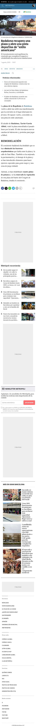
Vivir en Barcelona (8, 606)
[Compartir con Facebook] (2, 188)
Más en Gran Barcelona (13, 484)
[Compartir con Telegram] (13, 188)
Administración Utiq (9, 691)
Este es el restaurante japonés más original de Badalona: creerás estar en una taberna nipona (17, 84)
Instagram (5, 709)
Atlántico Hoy (6, 652)
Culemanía (5, 645)
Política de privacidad (9, 685)
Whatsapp (5, 718)
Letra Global (6, 648)
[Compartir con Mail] (17, 188)
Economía (5, 618)
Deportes (12, 69)
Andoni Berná (5, 73)
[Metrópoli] (18, 6)
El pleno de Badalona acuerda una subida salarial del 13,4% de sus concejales (15, 99)
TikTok (4, 712)
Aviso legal (5, 682)
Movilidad (5, 603)
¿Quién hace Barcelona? (10, 612)
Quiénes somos (7, 672)
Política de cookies (8, 688)
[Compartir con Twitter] (6, 188)
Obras (6, 69)
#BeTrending (6, 628)
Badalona (28, 106)
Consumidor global (8, 655)
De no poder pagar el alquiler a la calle (17, 1)
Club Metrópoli (7, 661)
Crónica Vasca (7, 642)
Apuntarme (29, 403)
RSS (3, 679)
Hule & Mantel (6, 658)
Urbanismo (19, 69)
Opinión (4, 621)
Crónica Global (7, 639)
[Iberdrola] (27, 11)
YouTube (5, 715)
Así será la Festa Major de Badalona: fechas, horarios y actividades (16, 91)
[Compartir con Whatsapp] (9, 188)
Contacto (5, 675)
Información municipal (9, 624)
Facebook (5, 706)
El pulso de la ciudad (9, 609)
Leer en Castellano (6, 8)
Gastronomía (6, 615)
